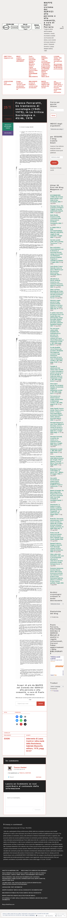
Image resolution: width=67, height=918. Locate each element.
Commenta (37, 809)
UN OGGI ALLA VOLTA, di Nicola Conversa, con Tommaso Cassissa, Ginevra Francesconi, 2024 (56, 283)
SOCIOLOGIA (7, 133)
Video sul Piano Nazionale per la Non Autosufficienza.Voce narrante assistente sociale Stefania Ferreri (56, 294)
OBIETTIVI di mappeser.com (8, 57)
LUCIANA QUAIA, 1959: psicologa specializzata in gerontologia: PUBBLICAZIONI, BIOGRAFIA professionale (58, 63)
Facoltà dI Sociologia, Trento (8, 126)
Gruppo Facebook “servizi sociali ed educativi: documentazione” (20, 85)
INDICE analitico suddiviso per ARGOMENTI (20, 59)
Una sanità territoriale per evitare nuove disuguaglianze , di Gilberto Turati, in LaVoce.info (56, 482)
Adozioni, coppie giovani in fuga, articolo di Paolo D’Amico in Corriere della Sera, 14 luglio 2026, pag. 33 (56, 304)
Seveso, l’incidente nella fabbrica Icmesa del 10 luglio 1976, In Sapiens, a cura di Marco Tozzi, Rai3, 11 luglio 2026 (56, 461)
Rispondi (38, 777)
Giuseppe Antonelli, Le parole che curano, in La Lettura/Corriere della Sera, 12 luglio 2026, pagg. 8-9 (56, 441)
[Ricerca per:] (57, 111)
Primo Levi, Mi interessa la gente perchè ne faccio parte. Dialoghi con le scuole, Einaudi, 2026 (56, 536)
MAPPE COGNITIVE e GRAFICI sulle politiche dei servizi (45, 84)
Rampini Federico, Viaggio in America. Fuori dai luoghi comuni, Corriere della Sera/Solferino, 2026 (56, 547)
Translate (56, 691)
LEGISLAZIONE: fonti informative (8, 83)
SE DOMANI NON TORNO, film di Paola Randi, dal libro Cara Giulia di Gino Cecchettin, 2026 (56, 198)
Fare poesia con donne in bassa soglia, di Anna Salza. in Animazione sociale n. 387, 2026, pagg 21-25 (56, 400)
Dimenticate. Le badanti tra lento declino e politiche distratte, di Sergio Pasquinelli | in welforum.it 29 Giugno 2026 (56, 509)
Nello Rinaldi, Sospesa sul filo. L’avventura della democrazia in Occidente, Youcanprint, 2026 (55, 219)
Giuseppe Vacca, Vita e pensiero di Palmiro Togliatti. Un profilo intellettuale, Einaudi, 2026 (56, 209)
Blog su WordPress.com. (8, 904)
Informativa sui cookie (34, 915)
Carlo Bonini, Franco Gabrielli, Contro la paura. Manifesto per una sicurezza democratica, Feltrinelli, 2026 (56, 270)
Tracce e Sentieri (20, 767)
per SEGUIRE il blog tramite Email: (56, 140)
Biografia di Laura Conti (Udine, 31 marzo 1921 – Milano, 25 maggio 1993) (56, 471)
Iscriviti (40, 703)
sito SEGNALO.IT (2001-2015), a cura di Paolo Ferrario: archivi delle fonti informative (58, 87)
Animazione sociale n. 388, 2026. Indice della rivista (56, 450)
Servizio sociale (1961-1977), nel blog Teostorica (56, 241)
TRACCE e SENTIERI (25, 773)
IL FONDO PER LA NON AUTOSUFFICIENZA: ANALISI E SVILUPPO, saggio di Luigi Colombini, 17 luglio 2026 (56, 232)
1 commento (8, 119)
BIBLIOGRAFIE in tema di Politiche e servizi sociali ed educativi (33, 84)
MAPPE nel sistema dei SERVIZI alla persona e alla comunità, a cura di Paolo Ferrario (50, 15)
